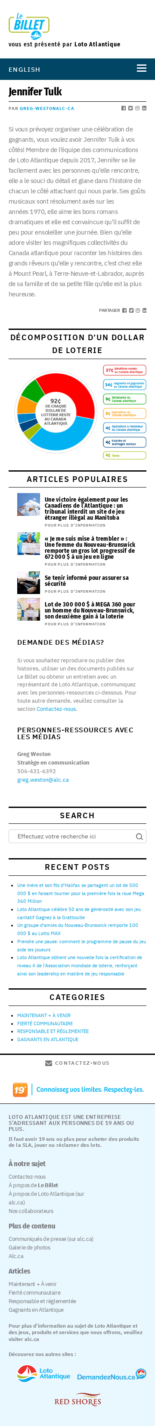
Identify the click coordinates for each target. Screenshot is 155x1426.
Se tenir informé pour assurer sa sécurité (87, 581)
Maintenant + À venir (32, 1284)
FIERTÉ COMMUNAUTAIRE (45, 1024)
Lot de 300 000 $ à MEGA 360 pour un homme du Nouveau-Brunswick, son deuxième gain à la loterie (90, 610)
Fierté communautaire (34, 1292)
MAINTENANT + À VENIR (44, 1015)
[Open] (139, 69)
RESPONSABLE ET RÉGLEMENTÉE (53, 1031)
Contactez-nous (56, 709)
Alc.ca (16, 1256)
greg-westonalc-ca (47, 108)
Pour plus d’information (75, 525)
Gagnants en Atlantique (36, 1309)
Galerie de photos (29, 1247)
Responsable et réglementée (42, 1301)
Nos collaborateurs (31, 1211)
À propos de (33, 1185)
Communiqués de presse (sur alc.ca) (51, 1239)
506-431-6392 (36, 771)
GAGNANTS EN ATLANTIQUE (47, 1039)
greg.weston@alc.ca (43, 779)
